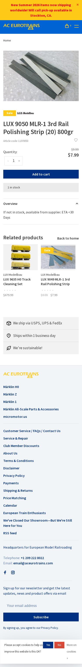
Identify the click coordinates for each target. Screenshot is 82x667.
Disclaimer (11, 468)
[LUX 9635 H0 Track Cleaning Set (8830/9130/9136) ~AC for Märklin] (20, 257)
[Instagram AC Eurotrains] (13, 572)
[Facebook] (5, 572)
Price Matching (14, 498)
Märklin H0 (11, 386)
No (59, 645)
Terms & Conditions (18, 460)
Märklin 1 (10, 401)
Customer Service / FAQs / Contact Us (31, 431)
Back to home (68, 238)
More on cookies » (72, 651)
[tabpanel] (41, 76)
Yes (48, 645)
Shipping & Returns (18, 490)
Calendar (10, 505)
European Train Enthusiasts (24, 513)
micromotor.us (15, 416)
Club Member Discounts (21, 445)
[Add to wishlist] (76, 140)
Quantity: (10, 152)
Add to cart (41, 174)
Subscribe (41, 617)
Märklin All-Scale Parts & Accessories (31, 409)
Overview (10, 203)
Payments (11, 483)
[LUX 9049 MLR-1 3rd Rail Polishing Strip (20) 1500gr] (58, 257)
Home (7, 40)
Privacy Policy (14, 475)
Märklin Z (10, 394)
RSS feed (10, 533)
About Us (10, 453)
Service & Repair (15, 438)
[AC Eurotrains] (20, 375)
